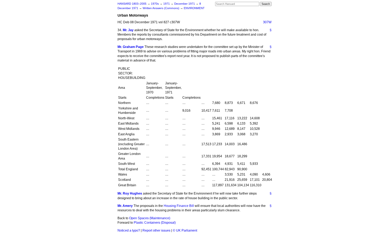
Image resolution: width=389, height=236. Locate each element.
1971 (167, 3)
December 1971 (185, 3)
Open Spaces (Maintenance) (149, 218)
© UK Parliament (185, 230)
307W (267, 22)
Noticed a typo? (129, 230)
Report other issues (156, 230)
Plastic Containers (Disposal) (155, 222)
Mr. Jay (128, 30)
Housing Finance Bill (179, 205)
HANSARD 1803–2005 (132, 3)
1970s (155, 3)
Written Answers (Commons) (161, 8)
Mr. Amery (125, 205)
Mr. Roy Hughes (130, 193)
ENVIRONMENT (194, 8)
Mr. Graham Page (131, 47)
